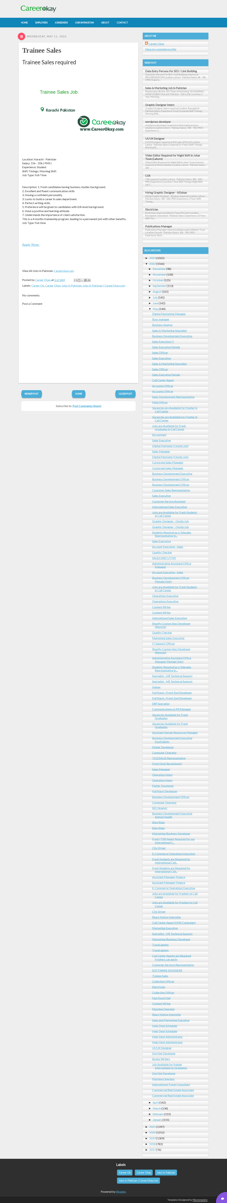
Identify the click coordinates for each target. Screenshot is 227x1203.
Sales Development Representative (173, 397)
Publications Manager (158, 226)
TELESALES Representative (169, 758)
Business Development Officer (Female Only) (170, 579)
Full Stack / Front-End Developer (172, 692)
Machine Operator (163, 1009)
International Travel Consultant (171, 1084)
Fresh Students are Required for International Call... (171, 860)
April (156, 1102)
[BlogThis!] (79, 280)
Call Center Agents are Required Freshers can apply (171, 957)
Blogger (121, 1191)
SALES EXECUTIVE (164, 558)
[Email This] (75, 280)
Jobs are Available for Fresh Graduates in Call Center (169, 427)
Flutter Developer (163, 747)
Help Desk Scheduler (165, 1025)
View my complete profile (160, 49)
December (159, 268)
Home (78, 393)
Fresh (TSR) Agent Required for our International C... (173, 840)
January (157, 1119)
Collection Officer (163, 981)
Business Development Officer (170, 479)
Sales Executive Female (166, 347)
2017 (152, 1149)
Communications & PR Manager (171, 709)
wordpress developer (158, 121)
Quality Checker (162, 552)
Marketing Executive (165, 928)
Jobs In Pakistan (72, 285)
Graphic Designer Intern (159, 104)
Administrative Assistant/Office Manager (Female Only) (171, 659)
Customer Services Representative (173, 964)
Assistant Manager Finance (168, 877)
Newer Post (32, 393)
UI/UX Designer (155, 138)
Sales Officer (160, 352)
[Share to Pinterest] (89, 280)
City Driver (159, 848)
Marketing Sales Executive (168, 638)
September (159, 286)
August (157, 291)
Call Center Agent (163, 380)
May (155, 308)
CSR (147, 175)
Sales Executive (161, 358)
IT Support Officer (163, 643)
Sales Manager (161, 451)
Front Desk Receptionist (167, 763)
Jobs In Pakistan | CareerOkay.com (104, 285)
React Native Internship (166, 917)
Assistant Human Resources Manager (175, 732)
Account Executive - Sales (167, 546)
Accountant (159, 434)
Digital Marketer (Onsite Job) (170, 446)
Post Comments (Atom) (87, 406)
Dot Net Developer (164, 1053)
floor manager (160, 319)
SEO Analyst (159, 808)
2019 (152, 1138)
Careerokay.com (64, 270)
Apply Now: (31, 245)
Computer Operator (164, 752)
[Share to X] (82, 280)
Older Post (125, 393)
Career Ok (37, 285)
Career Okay (53, 285)
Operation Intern (162, 774)
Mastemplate (200, 1199)
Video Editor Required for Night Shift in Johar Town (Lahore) (172, 157)
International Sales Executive (169, 506)
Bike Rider (158, 822)
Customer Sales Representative (171, 490)
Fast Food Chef (161, 998)
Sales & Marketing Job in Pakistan (166, 88)
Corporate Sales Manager (167, 462)
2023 (152, 258)
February (158, 1114)
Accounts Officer (162, 386)
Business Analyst (162, 324)
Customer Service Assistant (169, 501)
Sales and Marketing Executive (170, 1020)
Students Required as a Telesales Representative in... (171, 534)
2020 (152, 1132)
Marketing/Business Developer (171, 833)
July (155, 297)
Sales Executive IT (163, 341)
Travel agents (160, 944)
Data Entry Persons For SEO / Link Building (171, 71)
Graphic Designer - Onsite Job (170, 521)
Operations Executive (165, 595)
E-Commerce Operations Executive (173, 853)
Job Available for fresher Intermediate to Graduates (169, 1066)
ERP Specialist (161, 703)
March (157, 1108)
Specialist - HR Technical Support (172, 676)
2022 (152, 263)
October (158, 280)
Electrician (151, 209)
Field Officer (160, 402)
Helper (156, 687)
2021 (152, 1126)
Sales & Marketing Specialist (169, 330)
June (155, 303)
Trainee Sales (41, 50)
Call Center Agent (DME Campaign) (174, 922)
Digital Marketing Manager (169, 313)
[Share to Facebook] (85, 280)
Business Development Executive (172, 336)
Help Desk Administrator (167, 1036)
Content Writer (161, 607)
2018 (152, 1144)
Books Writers (161, 1059)
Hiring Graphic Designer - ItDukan (166, 192)
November (159, 274)
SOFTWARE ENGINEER (167, 970)
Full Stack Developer (164, 791)
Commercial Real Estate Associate (173, 1090)
